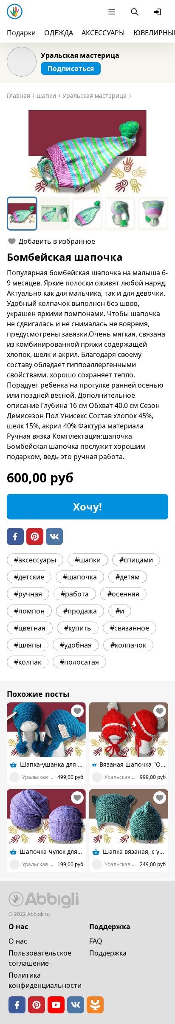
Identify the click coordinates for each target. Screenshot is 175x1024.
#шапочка (80, 577)
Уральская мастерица (80, 55)
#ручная (28, 594)
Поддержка (108, 953)
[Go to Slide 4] (120, 214)
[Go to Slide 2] (55, 214)
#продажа (80, 611)
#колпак (27, 662)
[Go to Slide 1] (22, 214)
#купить (77, 628)
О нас (17, 941)
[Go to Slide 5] (153, 214)
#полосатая (79, 662)
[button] (87, 152)
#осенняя (123, 594)
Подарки (21, 32)
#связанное (129, 628)
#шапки (88, 560)
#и (120, 611)
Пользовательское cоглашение (39, 958)
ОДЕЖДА (58, 32)
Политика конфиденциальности (45, 980)
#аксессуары (35, 560)
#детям (128, 577)
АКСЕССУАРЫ (103, 32)
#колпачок (128, 645)
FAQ (95, 941)
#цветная (29, 628)
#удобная (76, 645)
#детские (29, 577)
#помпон (29, 611)
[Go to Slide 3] (87, 214)
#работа (75, 594)
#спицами (136, 560)
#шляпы (27, 645)
